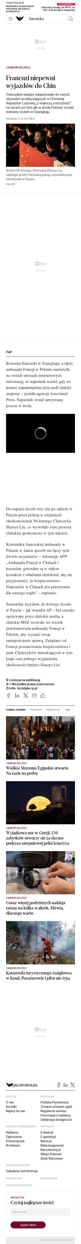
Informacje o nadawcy (56, 1115)
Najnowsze (53, 709)
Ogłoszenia (14, 1137)
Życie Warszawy (52, 1158)
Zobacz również (15, 709)
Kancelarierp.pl (51, 1150)
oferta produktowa (19, 1185)
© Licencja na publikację (23, 680)
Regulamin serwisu (54, 1111)
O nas (10, 1102)
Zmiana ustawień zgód (56, 1106)
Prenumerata (15, 1141)
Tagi (67, 709)
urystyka (36, 19)
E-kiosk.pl (47, 1132)
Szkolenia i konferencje (22, 1171)
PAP (9, 352)
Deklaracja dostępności (56, 1119)
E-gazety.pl (48, 1137)
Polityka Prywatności (55, 1102)
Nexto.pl (46, 1141)
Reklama (12, 1132)
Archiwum (13, 1145)
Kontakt (11, 1106)
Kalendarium (49, 1178)
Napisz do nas (15, 1111)
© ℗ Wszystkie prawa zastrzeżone (30, 684)
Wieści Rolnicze (51, 1154)
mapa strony (14, 1178)
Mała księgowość (52, 1145)
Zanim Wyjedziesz (18, 67)
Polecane (36, 709)
